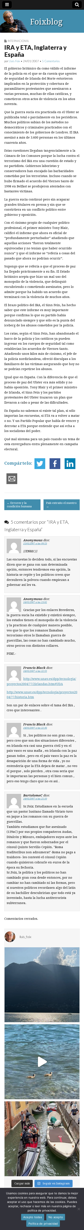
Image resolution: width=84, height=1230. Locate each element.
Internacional (18, 41)
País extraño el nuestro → (61, 504)
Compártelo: (18, 463)
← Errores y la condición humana (19, 504)
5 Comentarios (51, 61)
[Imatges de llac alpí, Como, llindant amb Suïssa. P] (42, 984)
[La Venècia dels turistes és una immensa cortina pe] (42, 1138)
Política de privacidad (43, 1223)
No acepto (55, 1217)
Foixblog (46, 21)
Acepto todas (32, 1217)
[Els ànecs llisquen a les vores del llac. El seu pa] (42, 1061)
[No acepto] (78, 1209)
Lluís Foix (14, 61)
